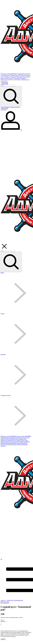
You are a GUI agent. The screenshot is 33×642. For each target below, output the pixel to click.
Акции (2, 107)
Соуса (2, 76)
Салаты (11, 78)
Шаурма (19, 76)
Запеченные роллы (23, 73)
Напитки (23, 78)
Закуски (13, 76)
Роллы (7, 75)
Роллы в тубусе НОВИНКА (9, 73)
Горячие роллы (14, 75)
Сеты (2, 75)
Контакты (7, 107)
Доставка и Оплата (15, 107)
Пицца (7, 76)
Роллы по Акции (24, 75)
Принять (3, 639)
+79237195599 (4, 84)
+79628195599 (4, 82)
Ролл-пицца (4, 78)
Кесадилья (25, 76)
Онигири (16, 78)
